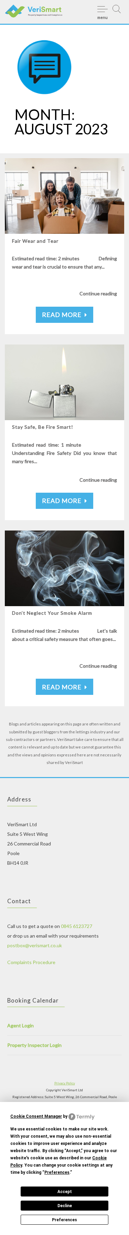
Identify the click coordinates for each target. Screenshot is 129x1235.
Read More (62, 314)
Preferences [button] (56, 1172)
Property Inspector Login (34, 1045)
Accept (64, 1191)
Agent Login (20, 1025)
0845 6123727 (76, 926)
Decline (64, 1205)
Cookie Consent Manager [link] (36, 1116)
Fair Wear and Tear (35, 241)
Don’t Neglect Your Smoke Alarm (52, 613)
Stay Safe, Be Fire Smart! (43, 427)
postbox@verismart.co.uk (34, 945)
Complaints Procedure (31, 962)
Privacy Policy (64, 1083)
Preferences (64, 1219)
